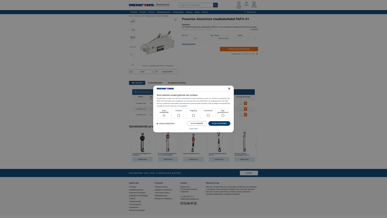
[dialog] (193, 109)
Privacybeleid (182, 106)
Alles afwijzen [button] (197, 123)
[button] (165, 123)
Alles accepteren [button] (219, 123)
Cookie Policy (193, 129)
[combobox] (229, 89)
